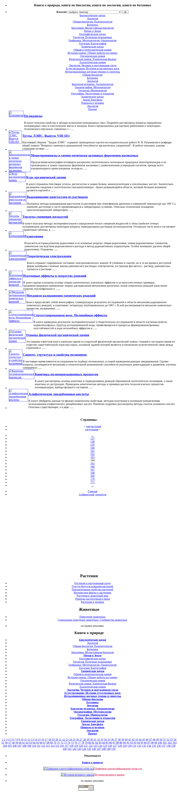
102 (170, 742)
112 (43, 745)
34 (105, 739)
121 (86, 745)
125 (105, 745)
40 (126, 739)
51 (164, 739)
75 (72, 742)
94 (138, 742)
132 (139, 745)
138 (168, 745)
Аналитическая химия (92, 62)
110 (34, 745)
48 (154, 739)
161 (92, 451)
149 (108, 748)
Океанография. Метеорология (92, 87)
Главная (92, 491)
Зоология (92, 81)
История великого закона (109, 774)
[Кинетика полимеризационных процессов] (21, 377)
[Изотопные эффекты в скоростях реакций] (15, 284)
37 (115, 739)
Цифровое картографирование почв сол (118, 768)
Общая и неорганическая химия (92, 49)
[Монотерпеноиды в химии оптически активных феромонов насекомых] (19, 170)
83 (100, 742)
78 (82, 742)
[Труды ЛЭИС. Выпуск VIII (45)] (15, 141)
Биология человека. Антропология (92, 84)
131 (134, 745)
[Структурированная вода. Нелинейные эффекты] (21, 320)
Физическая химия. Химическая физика (92, 59)
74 (68, 742)
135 (154, 745)
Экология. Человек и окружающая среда (92, 65)
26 (77, 739)
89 (121, 742)
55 (2, 742)
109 (29, 745)
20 (56, 739)
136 (159, 745)
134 (149, 745)
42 (133, 739)
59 (16, 742)
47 (150, 739)
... (92, 435)
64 (34, 742)
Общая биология (92, 74)
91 (128, 742)
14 (35, 739)
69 (51, 742)
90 (124, 742)
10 (22, 739)
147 (99, 748)
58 (13, 742)
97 (148, 742)
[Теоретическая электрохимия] (17, 258)
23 (67, 739)
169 (92, 476)
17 (46, 739)
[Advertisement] (89, 534)
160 (92, 447)
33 (101, 739)
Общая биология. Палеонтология (92, 646)
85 (107, 742)
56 (6, 742)
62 (27, 742)
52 (168, 739)
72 (61, 742)
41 (129, 739)
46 (147, 739)
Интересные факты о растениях (92, 592)
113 (48, 745)
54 (174, 739)
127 (115, 745)
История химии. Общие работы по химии (92, 52)
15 (39, 739)
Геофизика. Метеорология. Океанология (92, 40)
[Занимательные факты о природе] (85, 13)
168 (92, 472)
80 (89, 742)
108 (24, 745)
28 (84, 739)
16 (42, 739)
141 (69, 748)
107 (19, 745)
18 (49, 739)
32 (98, 739)
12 (28, 739)
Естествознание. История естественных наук (92, 68)
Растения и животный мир (92, 595)
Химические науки (92, 46)
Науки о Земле (92, 31)
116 (62, 745)
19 (53, 739)
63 (30, 742)
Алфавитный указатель (92, 494)
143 (79, 748)
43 (136, 739)
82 (96, 742)
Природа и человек (92, 102)
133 (144, 745)
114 (53, 745)
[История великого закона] (77, 774)
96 (145, 742)
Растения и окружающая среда (92, 583)
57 (9, 742)
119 (76, 745)
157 (92, 438)
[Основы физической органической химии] (17, 340)
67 (44, 742)
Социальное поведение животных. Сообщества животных (92, 619)
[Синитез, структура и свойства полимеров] (15, 363)
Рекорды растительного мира (92, 598)
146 (94, 748)
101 (165, 742)
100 (160, 742)
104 (5, 745)
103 (174, 742)
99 (155, 742)
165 (92, 463)
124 (100, 745)
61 (23, 742)
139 (173, 745)
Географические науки (92, 34)
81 (93, 742)
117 (67, 745)
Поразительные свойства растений (92, 589)
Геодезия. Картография (92, 43)
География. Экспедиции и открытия (92, 93)
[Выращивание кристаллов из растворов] (17, 202)
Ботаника (92, 24)
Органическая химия (92, 56)
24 (70, 739)
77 (79, 742)
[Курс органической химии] (17, 180)
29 (88, 739)
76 (75, 742)
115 (57, 745)
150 (113, 748)
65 (37, 742)
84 (103, 742)
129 (125, 745)
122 (90, 745)
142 (74, 748)
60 (20, 742)
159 (92, 444)
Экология (92, 106)
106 (15, 745)
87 (114, 742)
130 (129, 745)
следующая (91, 429)
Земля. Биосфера (92, 99)
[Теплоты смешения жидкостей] (15, 222)
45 (143, 739)
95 (141, 742)
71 (58, 742)
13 (32, 739)
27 (81, 739)
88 (117, 742)
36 (112, 739)
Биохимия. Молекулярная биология (92, 27)
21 (60, 739)
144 (84, 748)
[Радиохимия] (16, 235)
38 (119, 739)
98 (152, 742)
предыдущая (93, 426)
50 (161, 739)
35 (108, 739)
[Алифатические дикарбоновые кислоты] (18, 399)
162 (92, 454)
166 (92, 466)
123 (95, 745)
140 (65, 748)
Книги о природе (92, 762)
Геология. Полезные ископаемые (92, 37)
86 (110, 742)
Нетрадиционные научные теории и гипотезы (92, 71)
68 (48, 742)
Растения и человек (92, 601)
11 (25, 739)
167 (92, 469)
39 (122, 739)
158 (92, 441)
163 (92, 457)
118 (71, 745)
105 (10, 745)
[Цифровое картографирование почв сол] (69, 768)
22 (63, 739)
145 (89, 748)
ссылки (89, 792)
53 (171, 739)
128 (120, 745)
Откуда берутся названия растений (92, 586)
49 (157, 739)
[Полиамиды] (16, 115)
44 (140, 739)
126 (110, 745)
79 (86, 742)
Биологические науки (92, 639)
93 (135, 742)
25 (74, 739)
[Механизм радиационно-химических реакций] (17, 301)
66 (41, 742)
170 (92, 479)
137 (163, 745)
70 (55, 742)
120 (81, 745)
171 (92, 482)
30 (91, 739)
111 (39, 745)
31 (95, 739)
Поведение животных (92, 616)
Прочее (92, 109)
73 (65, 742)
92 (131, 742)
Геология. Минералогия (92, 90)
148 (104, 748)
